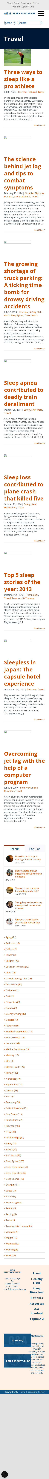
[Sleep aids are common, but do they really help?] (9, 888)
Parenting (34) (13, 1102)
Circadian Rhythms (34, 193)
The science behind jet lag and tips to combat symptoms (22, 173)
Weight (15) (11, 1237)
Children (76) (12, 960)
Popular (34, 849)
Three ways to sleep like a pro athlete (23, 79)
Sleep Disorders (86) (16, 1173)
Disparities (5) (13, 1002)
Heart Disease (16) (15, 1037)
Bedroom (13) (13, 943)
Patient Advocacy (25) (16, 1108)
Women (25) (12, 1249)
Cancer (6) (11, 954)
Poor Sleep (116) (14, 1114)
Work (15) (11, 1255)
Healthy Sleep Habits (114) (19, 1031)
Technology (32, 594)
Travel (41, 91)
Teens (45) (11, 1208)
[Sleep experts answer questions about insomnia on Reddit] (9, 870)
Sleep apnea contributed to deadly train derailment (23, 393)
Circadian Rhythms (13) (17, 966)
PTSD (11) (11, 1131)
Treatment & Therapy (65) (19, 1225)
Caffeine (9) (11, 949)
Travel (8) (10, 1220)
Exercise (22, 91)
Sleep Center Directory (19, 3)
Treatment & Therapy (23, 598)
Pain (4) (9, 1096)
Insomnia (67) (13, 1043)
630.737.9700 (12, 1286)
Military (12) (12, 1072)
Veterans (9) (12, 1231)
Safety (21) (11, 1143)
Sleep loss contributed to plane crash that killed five (24, 487)
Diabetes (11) (12, 990)
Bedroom (31, 689)
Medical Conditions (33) (17, 1049)
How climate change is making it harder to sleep (28, 858)
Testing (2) (11, 1214)
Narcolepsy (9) (13, 1078)
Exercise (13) (12, 1019)
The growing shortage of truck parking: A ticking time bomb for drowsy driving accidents (24, 285)
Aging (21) (11, 937)
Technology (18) (14, 1202)
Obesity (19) (12, 1090)
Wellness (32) (12, 1243)
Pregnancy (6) (13, 1125)
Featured (32, 91)
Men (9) (9, 1060)
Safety (33, 312)
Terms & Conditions (28, 1392)
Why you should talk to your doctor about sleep (27, 921)
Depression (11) (14, 984)
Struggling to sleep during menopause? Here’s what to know (28, 905)
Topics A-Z (37, 1319)
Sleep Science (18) (15, 1178)
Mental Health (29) (15, 1066)
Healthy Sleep (36, 1281)
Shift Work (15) (13, 1155)
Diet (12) (10, 996)
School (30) (11, 1149)
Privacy (41, 1392)
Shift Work (36, 409)
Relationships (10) (15, 1137)
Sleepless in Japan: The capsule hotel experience (22, 673)
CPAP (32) (11, 972)
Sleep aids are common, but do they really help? (27, 890)
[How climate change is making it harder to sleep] (9, 856)
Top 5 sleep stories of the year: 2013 (22, 582)
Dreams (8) (11, 1008)
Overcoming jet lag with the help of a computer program (24, 768)
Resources (37, 1303)
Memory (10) (12, 1055)
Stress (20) (11, 1190)
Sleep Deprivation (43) (17, 1167)
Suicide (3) (11, 1196)
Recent (14, 849)
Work (35, 315)
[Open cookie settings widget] (4, 1474)
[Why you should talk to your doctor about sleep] (9, 919)
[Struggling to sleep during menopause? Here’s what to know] (9, 902)
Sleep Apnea (17, 315)
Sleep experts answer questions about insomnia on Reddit (28, 873)
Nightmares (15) (14, 1084)
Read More (39, 125)
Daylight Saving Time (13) (19, 978)
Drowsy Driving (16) (16, 1013)
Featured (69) (12, 1025)
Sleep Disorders (22, 196)
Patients (37, 1298)
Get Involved (37, 1311)
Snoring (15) (12, 1184)
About (37, 1273)
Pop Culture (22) (14, 1119)
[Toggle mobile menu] (41, 13)
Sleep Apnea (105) (15, 1161)
